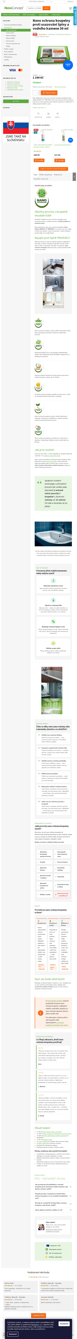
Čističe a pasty (8, 49)
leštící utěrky (43, 1143)
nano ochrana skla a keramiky (52, 1132)
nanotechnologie (51, 461)
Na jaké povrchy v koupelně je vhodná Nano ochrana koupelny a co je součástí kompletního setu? (52, 1196)
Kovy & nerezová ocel (13, 43)
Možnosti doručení (60, 87)
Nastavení (13, 1334)
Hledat (46, 8)
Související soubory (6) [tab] (41, 179)
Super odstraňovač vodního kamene (54, 1135)
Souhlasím (64, 1324)
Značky (6, 59)
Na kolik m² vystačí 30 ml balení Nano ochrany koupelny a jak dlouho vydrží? (52, 1204)
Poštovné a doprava (36, 1)
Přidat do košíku (50, 93)
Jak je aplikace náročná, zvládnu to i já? (52, 1210)
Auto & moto (10, 41)
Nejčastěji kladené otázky (15, 90)
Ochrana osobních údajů (15, 86)
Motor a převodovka (10, 54)
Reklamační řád (12, 88)
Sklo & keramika (11, 30)
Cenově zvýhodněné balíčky (13, 25)
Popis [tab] (35, 174)
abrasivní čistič (47, 1139)
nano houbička (43, 1141)
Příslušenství (8, 57)
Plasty (8, 46)
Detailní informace (38, 107)
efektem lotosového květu (52, 456)
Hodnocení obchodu (38, 1272)
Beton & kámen (11, 35)
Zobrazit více (37, 1315)
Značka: (41, 36)
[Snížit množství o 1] (40, 94)
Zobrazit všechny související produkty (53, 169)
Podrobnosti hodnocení (63, 34)
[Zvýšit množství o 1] (40, 92)
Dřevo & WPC (10, 38)
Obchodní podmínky (13, 84)
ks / (16, 101)
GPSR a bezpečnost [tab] (45, 174)
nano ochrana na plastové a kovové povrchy (57, 1133)
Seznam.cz (35, 1324)
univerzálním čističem (55, 1001)
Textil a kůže (10, 33)
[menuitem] (11, 14)
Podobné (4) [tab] (58, 174)
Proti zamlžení (8, 51)
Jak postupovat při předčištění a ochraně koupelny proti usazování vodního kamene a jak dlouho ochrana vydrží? (52, 1187)
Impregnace (8, 27)
